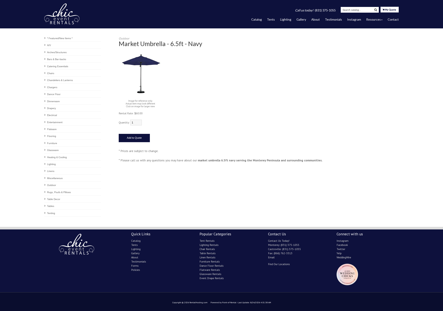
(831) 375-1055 (290, 245)
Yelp (339, 253)
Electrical (52, 115)
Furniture (52, 143)
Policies (135, 270)
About (315, 19)
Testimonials (333, 19)
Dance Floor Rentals (212, 265)
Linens (50, 171)
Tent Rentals (207, 240)
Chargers (52, 87)
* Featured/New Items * (60, 38)
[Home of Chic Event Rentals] (76, 253)
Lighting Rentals (209, 245)
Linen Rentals (207, 257)
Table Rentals (208, 253)
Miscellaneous (55, 178)
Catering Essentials (57, 66)
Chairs (50, 73)
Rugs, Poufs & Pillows (59, 192)
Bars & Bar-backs (56, 59)
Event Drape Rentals (212, 278)
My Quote (390, 9)
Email (271, 257)
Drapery (51, 108)
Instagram (354, 19)
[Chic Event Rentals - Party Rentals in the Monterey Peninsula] (61, 12)
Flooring (51, 136)
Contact (393, 19)
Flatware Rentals (210, 270)
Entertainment (54, 122)
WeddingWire (344, 257)
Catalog (256, 19)
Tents (271, 19)
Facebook (342, 245)
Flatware (52, 129)
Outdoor (51, 185)
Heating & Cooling (57, 157)
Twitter (341, 249)
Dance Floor (54, 94)
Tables (50, 206)
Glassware (53, 150)
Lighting (285, 19)
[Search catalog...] (376, 10)
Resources (373, 19)
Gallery (301, 19)
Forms (135, 265)
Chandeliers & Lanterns (60, 80)
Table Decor (53, 199)
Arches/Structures (57, 52)
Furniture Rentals (210, 261)
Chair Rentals (207, 249)
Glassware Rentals (210, 274)
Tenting (51, 213)
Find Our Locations (279, 264)
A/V (49, 45)
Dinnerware (53, 101)
